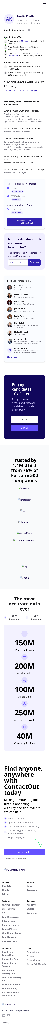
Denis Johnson (20, 348)
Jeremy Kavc (19, 309)
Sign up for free (24, 852)
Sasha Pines (19, 316)
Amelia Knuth (25, 16)
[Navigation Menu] (44, 4)
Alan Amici (18, 285)
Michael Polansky (21, 332)
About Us (31, 904)
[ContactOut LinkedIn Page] (3, 1015)
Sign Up (24, 427)
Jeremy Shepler (20, 339)
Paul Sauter (19, 301)
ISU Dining (23, 41)
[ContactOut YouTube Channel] (8, 1015)
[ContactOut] (14, 4)
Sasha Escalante (21, 294)
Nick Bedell (19, 323)
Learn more (24, 419)
